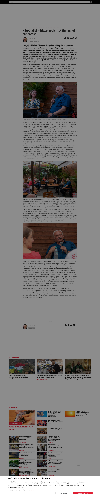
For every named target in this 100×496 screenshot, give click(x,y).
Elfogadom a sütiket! (83, 493)
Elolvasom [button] (33, 490)
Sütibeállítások (63, 493)
